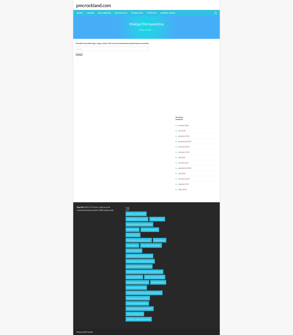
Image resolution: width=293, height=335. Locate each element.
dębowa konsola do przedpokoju (139, 224)
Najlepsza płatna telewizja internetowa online (144, 272)
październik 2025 (184, 141)
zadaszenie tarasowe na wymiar (138, 319)
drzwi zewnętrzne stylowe (137, 219)
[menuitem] (80, 13)
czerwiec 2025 (183, 152)
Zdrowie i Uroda (167, 13)
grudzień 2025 (183, 136)
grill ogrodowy (133, 235)
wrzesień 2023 (184, 179)
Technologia (137, 13)
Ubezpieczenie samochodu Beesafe (139, 308)
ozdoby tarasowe (158, 282)
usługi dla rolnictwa (135, 314)
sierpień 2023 (183, 184)
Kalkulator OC (132, 245)
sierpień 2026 (183, 125)
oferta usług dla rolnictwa (137, 282)
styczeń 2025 (183, 163)
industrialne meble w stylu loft (139, 240)
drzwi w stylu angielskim (136, 214)
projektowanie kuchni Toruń (138, 298)
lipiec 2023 (182, 189)
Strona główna (144, 30)
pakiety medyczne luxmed (136, 287)
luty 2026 (182, 131)
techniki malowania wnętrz (137, 303)
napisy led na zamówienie (154, 277)
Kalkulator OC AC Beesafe (151, 245)
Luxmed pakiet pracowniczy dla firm (140, 261)
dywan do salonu (157, 219)
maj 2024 (181, 173)
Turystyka (151, 13)
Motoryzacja (121, 13)
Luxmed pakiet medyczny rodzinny (139, 256)
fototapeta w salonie (150, 229)
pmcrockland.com (93, 5)
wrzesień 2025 (184, 147)
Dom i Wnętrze (104, 13)
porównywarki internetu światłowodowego (144, 293)
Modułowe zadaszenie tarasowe (139, 266)
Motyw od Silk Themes (85, 332)
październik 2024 (184, 168)
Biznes (80, 13)
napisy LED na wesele (134, 277)
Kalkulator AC (159, 240)
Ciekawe (90, 13)
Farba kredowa (132, 229)
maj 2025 (181, 157)
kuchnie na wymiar (134, 251)
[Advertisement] (192, 77)
